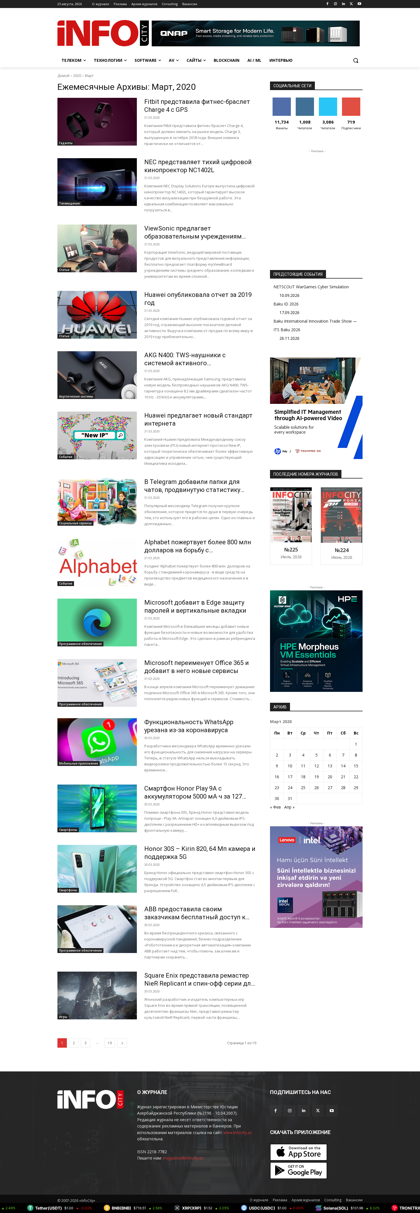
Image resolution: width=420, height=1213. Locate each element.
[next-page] (122, 1043)
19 (110, 1043)
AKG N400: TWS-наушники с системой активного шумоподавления (185, 363)
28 (343, 787)
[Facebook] (327, 4)
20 (330, 776)
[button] (356, 60)
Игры (63, 1017)
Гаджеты (66, 143)
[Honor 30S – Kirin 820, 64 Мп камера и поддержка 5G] (97, 869)
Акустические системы (76, 396)
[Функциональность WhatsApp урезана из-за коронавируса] (97, 742)
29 (356, 787)
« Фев (275, 807)
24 (290, 787)
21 (343, 776)
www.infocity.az (237, 1132)
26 (316, 787)
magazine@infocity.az (183, 1158)
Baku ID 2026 (286, 304)
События (65, 457)
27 (330, 787)
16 (277, 776)
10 (290, 766)
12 (316, 766)
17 (290, 776)
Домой (63, 75)
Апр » (289, 807)
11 (303, 766)
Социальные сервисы (75, 523)
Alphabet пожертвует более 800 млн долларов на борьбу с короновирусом (197, 550)
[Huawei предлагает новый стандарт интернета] (97, 435)
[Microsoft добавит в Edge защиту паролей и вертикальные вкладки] (97, 622)
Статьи (64, 270)
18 (303, 776)
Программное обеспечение (80, 644)
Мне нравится (282, 102)
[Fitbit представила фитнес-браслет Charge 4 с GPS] (97, 122)
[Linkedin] (343, 4)
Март (89, 75)
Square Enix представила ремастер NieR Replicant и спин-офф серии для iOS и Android (199, 983)
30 (277, 798)
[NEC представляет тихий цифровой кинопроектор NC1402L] (97, 182)
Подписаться (352, 100)
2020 (77, 75)
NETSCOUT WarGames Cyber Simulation (311, 286)
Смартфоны (68, 830)
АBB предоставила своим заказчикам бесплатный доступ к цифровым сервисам (194, 917)
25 (303, 787)
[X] (351, 4)
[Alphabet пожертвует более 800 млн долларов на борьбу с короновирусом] (97, 562)
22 (356, 776)
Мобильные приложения (78, 763)
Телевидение (69, 203)
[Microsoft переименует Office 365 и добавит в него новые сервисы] (97, 683)
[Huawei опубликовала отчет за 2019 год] (97, 315)
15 (356, 766)
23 (277, 787)
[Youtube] (359, 4)
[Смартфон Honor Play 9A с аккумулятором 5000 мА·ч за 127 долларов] (97, 808)
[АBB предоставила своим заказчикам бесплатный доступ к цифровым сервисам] (97, 929)
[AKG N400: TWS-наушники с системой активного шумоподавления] (97, 375)
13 (330, 766)
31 (290, 798)
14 (343, 766)
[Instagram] (335, 4)
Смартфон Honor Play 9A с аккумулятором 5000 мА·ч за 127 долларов (193, 796)
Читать (305, 100)
